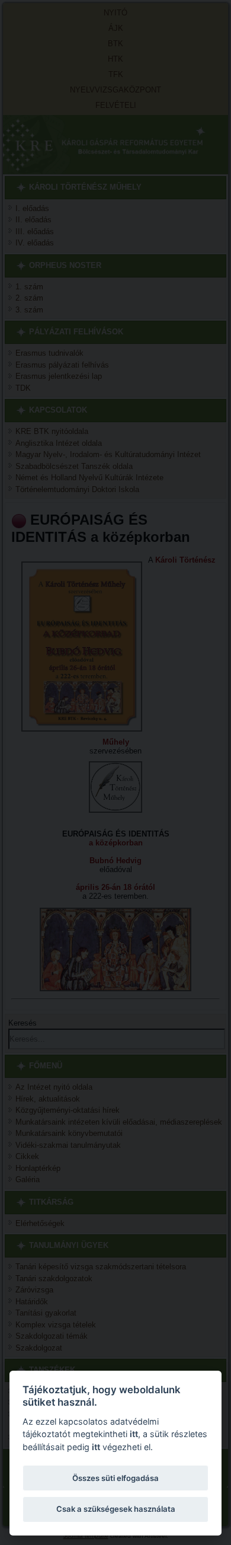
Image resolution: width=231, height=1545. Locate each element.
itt (134, 1434)
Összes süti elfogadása (115, 1478)
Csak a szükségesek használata (115, 1509)
